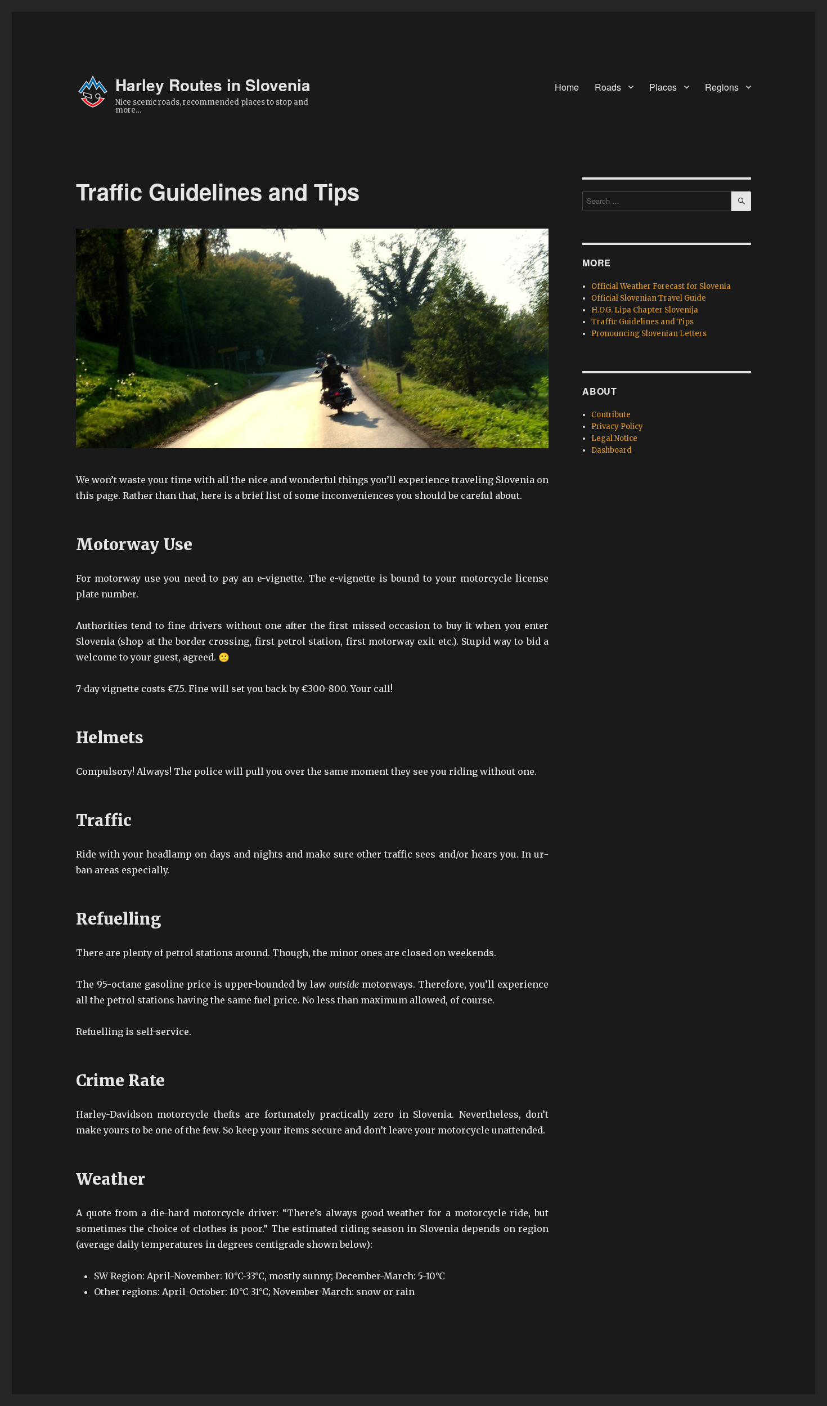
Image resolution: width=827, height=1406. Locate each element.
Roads (608, 87)
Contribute (611, 414)
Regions (722, 87)
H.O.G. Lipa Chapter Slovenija (644, 310)
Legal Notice (614, 438)
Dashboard (611, 450)
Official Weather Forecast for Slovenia (661, 286)
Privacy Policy (617, 426)
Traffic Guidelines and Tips (642, 322)
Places (663, 87)
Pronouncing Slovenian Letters (649, 333)
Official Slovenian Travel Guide (648, 298)
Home (567, 87)
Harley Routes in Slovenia (213, 84)
